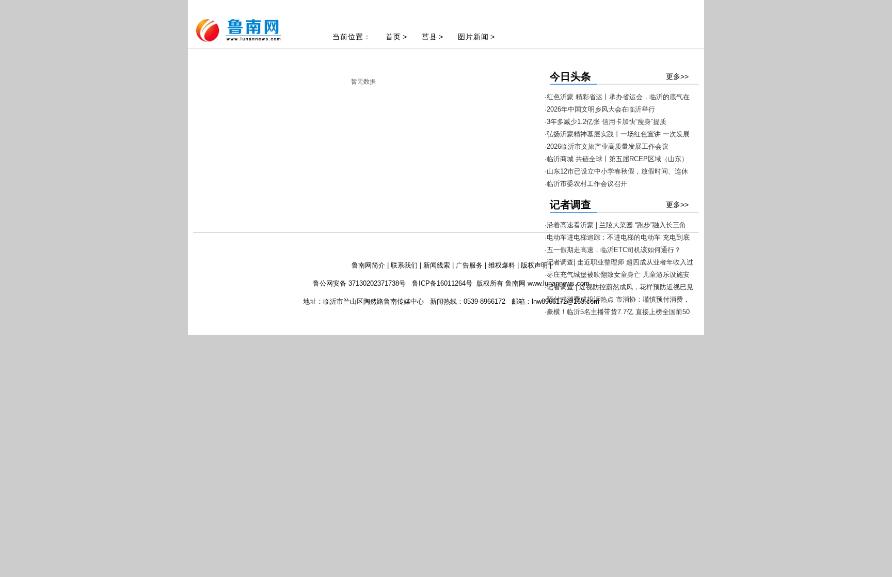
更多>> (677, 76)
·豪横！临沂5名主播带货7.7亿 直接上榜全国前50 (617, 312)
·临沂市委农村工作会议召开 (586, 184)
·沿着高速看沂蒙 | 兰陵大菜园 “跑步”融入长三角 (615, 225)
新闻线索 (436, 265)
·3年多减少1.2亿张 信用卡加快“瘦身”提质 (605, 122)
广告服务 (469, 265)
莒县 (429, 37)
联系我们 (404, 265)
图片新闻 (473, 37)
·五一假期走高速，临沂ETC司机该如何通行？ (613, 250)
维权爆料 (501, 265)
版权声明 (534, 265)
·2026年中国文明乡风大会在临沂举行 (600, 109)
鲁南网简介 (368, 265)
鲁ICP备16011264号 (442, 283)
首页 (393, 37)
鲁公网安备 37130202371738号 (359, 283)
